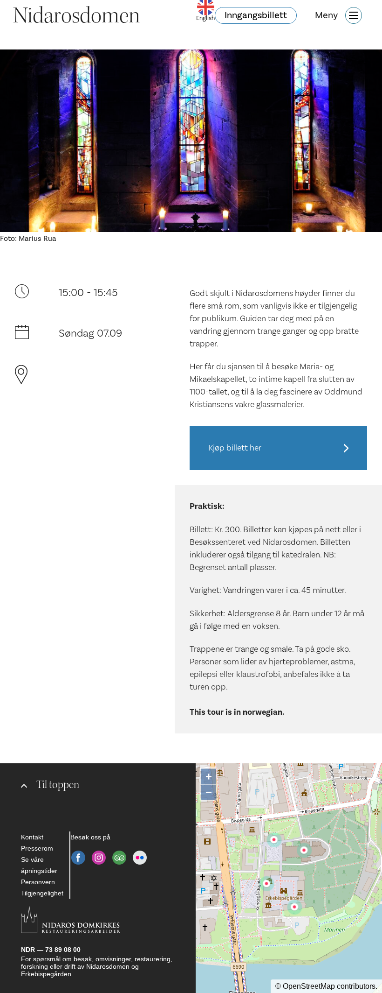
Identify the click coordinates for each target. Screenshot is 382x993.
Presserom (37, 848)
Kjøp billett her (234, 448)
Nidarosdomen (76, 15)
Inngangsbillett (256, 15)
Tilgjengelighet (42, 893)
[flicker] (140, 858)
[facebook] (78, 858)
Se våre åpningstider (39, 865)
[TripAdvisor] (119, 858)
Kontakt (32, 837)
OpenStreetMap (309, 986)
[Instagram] (99, 858)
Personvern (38, 882)
